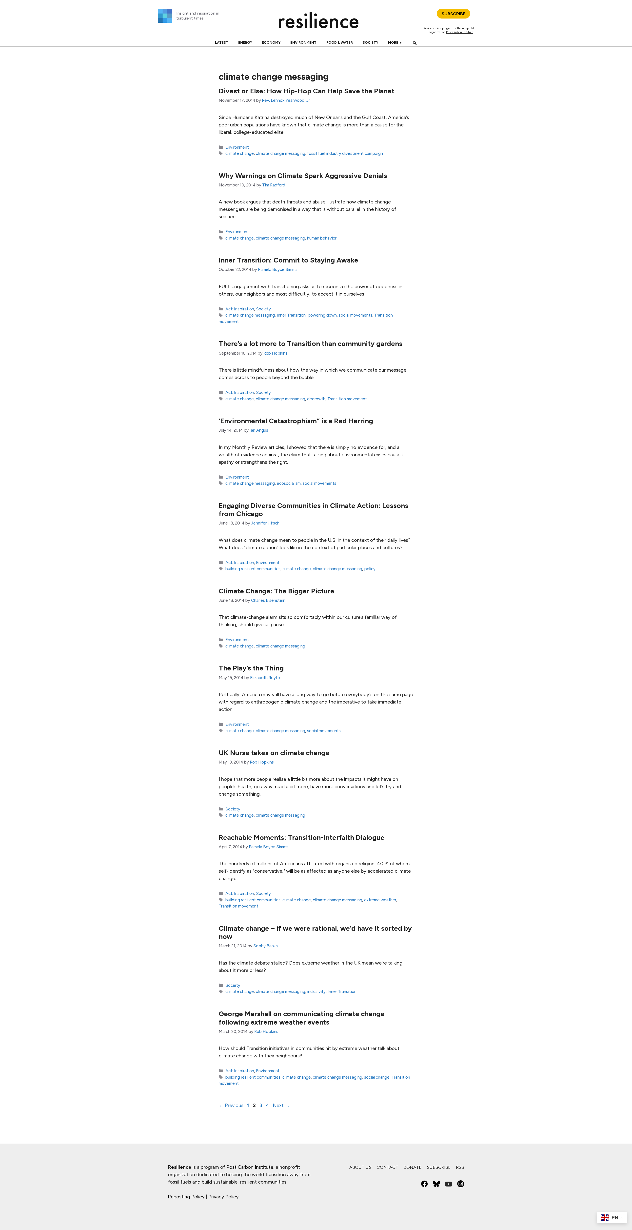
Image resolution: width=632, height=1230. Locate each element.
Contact (387, 1167)
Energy (245, 42)
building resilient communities (252, 568)
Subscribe (439, 1167)
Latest (221, 42)
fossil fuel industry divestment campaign (345, 153)
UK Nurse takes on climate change (274, 752)
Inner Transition (291, 315)
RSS (460, 1167)
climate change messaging (280, 153)
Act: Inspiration (239, 308)
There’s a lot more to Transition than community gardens (310, 343)
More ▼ (395, 42)
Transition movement (347, 398)
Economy (271, 42)
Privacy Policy (223, 1197)
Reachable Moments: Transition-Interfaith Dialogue (301, 837)
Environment (303, 42)
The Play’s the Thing (251, 668)
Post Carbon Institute (459, 32)
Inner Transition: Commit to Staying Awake (288, 260)
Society (370, 42)
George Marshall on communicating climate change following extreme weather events (301, 1017)
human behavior (321, 238)
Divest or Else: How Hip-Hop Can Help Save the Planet (306, 91)
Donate (412, 1167)
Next (281, 1105)
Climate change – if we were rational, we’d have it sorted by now (315, 932)
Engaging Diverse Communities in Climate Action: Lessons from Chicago (313, 509)
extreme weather (380, 899)
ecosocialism (289, 483)
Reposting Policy (186, 1197)
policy (369, 568)
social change (377, 1077)
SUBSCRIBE (453, 14)
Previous (231, 1105)
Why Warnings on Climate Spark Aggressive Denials (303, 175)
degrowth (316, 398)
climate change (239, 153)
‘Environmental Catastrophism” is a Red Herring (296, 421)
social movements (355, 315)
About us (360, 1167)
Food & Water (339, 42)
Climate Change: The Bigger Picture (276, 591)
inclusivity (316, 991)
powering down (322, 315)
